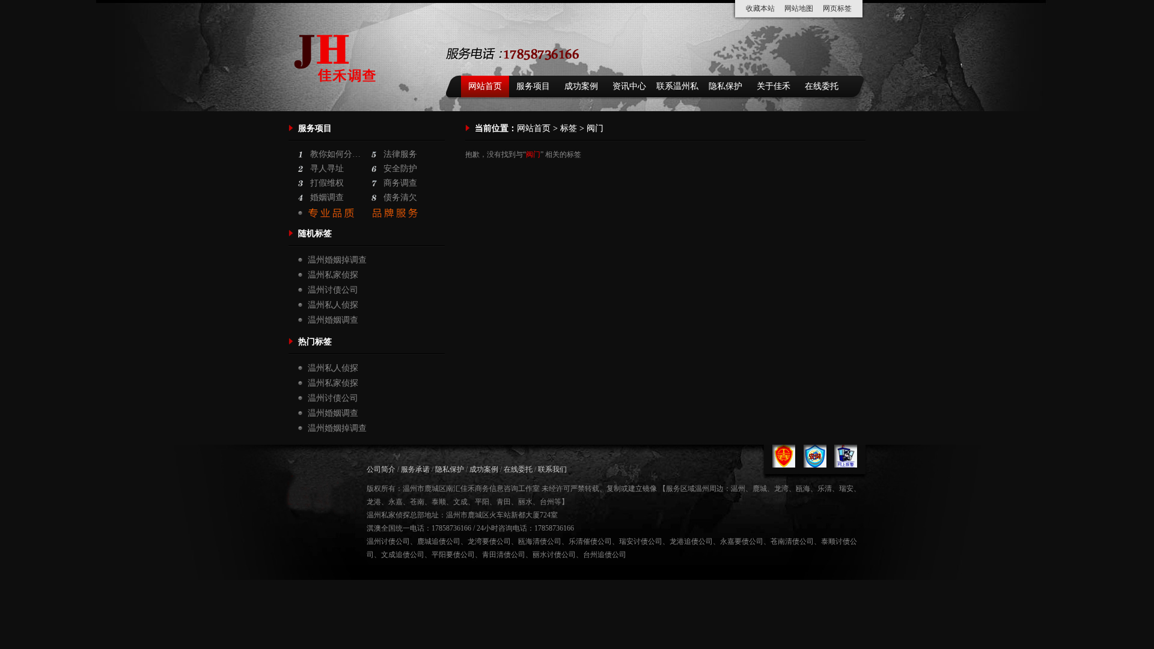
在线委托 (821, 86)
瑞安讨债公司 (640, 541)
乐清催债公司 (590, 541)
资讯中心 (629, 86)
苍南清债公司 (792, 541)
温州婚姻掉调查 (337, 259)
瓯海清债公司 (539, 541)
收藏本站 (760, 8)
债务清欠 (400, 197)
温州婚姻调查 (333, 319)
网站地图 (798, 8)
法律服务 (400, 154)
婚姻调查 (327, 197)
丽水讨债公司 (554, 554)
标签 (568, 128)
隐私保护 (725, 86)
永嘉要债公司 (741, 541)
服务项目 (533, 86)
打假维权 (327, 182)
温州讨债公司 (333, 289)
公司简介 (381, 469)
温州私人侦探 (333, 304)
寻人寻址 (327, 168)
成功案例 (581, 86)
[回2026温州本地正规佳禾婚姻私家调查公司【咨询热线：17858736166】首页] (338, 97)
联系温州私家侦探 (677, 89)
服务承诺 (415, 469)
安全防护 (400, 168)
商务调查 (400, 182)
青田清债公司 (503, 554)
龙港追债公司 (691, 541)
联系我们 (552, 469)
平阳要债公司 (453, 554)
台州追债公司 (604, 554)
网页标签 (837, 8)
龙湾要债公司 (489, 541)
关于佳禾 (773, 86)
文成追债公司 (402, 554)
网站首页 (485, 86)
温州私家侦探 (333, 274)
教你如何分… (335, 154)
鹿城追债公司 (438, 541)
